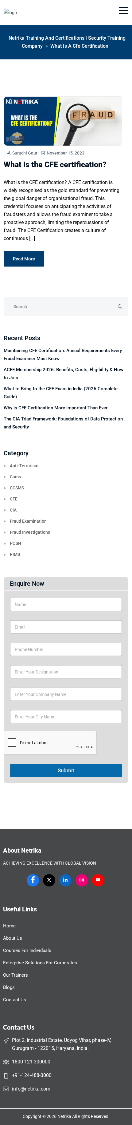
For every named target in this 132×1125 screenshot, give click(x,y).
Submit (66, 770)
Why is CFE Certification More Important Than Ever (55, 408)
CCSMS (17, 487)
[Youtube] (98, 880)
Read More (24, 259)
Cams (15, 476)
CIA (13, 510)
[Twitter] (49, 880)
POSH (15, 543)
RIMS (15, 554)
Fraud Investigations (30, 532)
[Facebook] (33, 880)
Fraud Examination (28, 521)
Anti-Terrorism (24, 465)
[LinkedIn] (65, 880)
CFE (13, 498)
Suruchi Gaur (24, 153)
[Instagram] (82, 880)
